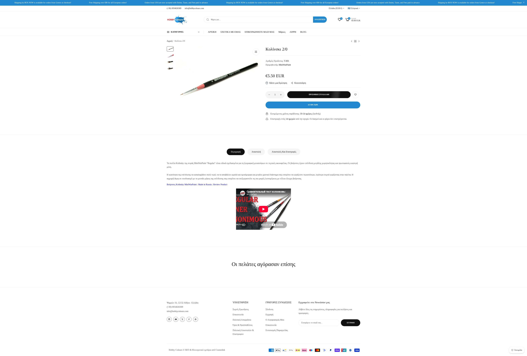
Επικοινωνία (238, 314)
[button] (355, 94)
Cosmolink (220, 350)
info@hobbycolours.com (177, 311)
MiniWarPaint (285, 65)
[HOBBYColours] (177, 19)
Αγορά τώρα (313, 105)
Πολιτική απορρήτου (242, 320)
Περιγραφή (236, 152)
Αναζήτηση (320, 19)
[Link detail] (169, 319)
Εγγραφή (269, 314)
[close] (523, 3)
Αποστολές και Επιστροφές (284, 152)
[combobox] (265, 19)
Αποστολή (256, 152)
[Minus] (269, 94)
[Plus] (280, 94)
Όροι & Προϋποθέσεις (243, 325)
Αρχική (169, 41)
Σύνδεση (269, 309)
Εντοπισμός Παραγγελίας (277, 330)
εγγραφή (350, 323)
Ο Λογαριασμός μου (275, 320)
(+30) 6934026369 (175, 307)
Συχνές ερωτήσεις (241, 309)
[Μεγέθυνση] (256, 51)
